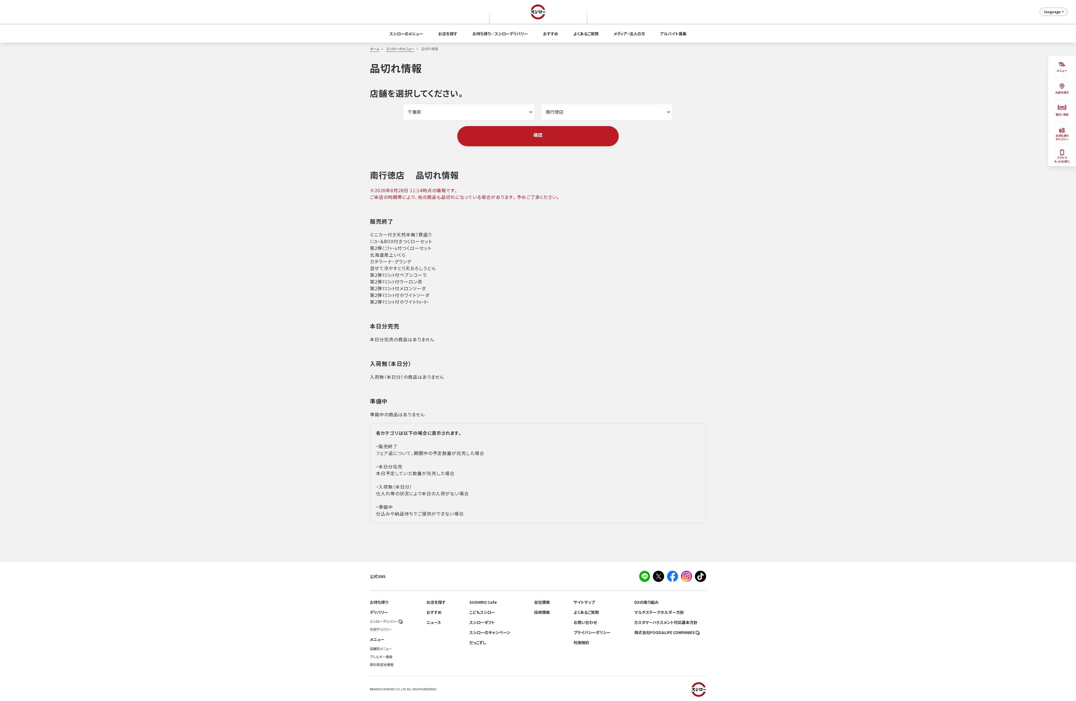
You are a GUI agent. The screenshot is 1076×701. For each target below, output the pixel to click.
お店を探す (447, 34)
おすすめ (550, 34)
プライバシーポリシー (592, 632)
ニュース (433, 622)
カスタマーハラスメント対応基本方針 (665, 622)
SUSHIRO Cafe (483, 602)
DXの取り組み (646, 602)
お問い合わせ (585, 622)
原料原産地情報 (381, 664)
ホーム (374, 48)
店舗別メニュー (381, 648)
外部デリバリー (381, 629)
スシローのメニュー (406, 34)
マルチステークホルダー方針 (659, 612)
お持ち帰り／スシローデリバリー (500, 34)
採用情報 (542, 612)
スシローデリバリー (384, 621)
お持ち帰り (379, 602)
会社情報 (542, 602)
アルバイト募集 (673, 34)
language (1052, 11)
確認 (538, 134)
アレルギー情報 (381, 656)
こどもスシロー (482, 612)
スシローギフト (482, 622)
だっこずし (477, 642)
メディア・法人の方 (629, 34)
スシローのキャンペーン (489, 632)
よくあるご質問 (586, 34)
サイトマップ (584, 602)
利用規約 (581, 642)
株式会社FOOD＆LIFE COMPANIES (665, 632)
